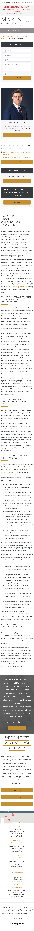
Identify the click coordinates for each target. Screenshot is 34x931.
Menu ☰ (28, 22)
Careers (7, 910)
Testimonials (25, 909)
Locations (17, 909)
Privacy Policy (27, 910)
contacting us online (19, 287)
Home (3, 907)
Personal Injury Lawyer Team (24, 907)
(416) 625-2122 (17, 790)
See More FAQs (16, 162)
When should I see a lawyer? (12, 149)
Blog (31, 909)
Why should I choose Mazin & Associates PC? (17, 157)
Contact (13, 910)
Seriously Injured (8, 909)
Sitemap (20, 910)
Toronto (17, 826)
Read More (16, 135)
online (30, 664)
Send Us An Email (17, 804)
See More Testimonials (16, 728)
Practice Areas (11, 907)
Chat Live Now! (17, 797)
